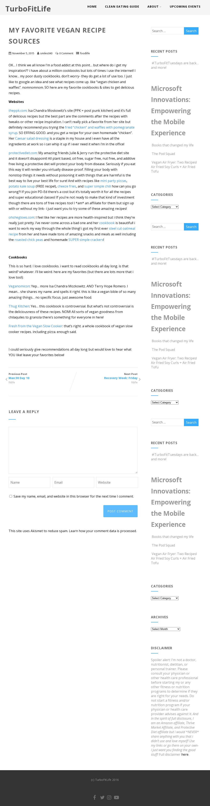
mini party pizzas (113, 180)
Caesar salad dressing (32, 138)
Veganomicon (19, 286)
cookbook (107, 223)
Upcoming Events (185, 6)
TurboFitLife (28, 9)
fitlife (12, 382)
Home (92, 6)
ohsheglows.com (21, 217)
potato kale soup (22, 186)
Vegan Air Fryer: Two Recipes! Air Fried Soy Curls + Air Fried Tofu (174, 167)
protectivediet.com (23, 153)
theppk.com (18, 110)
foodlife (85, 53)
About (153, 6)
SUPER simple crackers (85, 239)
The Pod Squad (163, 153)
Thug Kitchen (19, 306)
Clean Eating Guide (122, 6)
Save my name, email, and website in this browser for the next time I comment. (74, 496)
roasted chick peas (29, 239)
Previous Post (19, 376)
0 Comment (66, 53)
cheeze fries (67, 186)
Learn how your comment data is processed (102, 531)
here (184, 754)
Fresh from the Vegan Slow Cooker (35, 326)
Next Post (120, 376)
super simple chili (97, 186)
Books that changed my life (173, 145)
